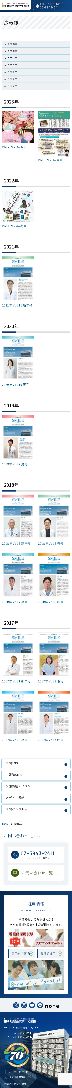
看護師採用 (48, 953)
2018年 (12, 79)
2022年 (12, 51)
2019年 (12, 72)
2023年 (12, 44)
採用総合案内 (20, 953)
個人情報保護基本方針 (21, 1077)
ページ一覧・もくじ (18, 1072)
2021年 (12, 58)
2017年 (12, 86)
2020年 (12, 65)
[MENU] (5, 16)
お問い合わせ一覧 (37, 872)
